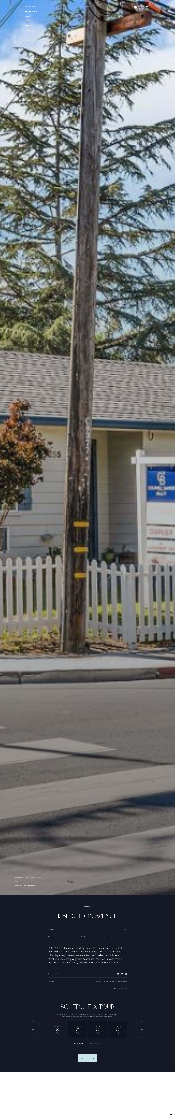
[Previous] (33, 1029)
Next (82, 1058)
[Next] (142, 1029)
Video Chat (94, 1043)
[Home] (142, 7)
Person (78, 1043)
